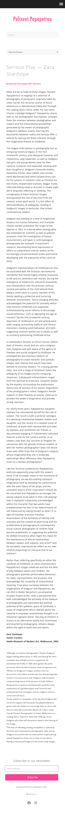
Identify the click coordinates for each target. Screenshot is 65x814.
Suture (34, 794)
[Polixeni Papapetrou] (32, 17)
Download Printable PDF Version (23, 83)
